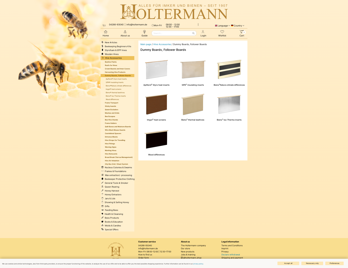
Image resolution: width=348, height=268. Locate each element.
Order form (143, 257)
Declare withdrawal (230, 254)
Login (203, 35)
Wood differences (156, 154)
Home (106, 35)
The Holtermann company (193, 245)
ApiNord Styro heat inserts (156, 85)
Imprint (224, 248)
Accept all (288, 263)
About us (125, 35)
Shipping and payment (232, 257)
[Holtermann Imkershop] (174, 11)
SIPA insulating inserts (193, 85)
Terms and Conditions (232, 245)
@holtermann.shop (192, 257)
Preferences (334, 263)
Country (238, 25)
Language (223, 25)
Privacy (225, 251)
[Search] (193, 33)
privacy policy (198, 264)
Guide (144, 35)
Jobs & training (188, 254)
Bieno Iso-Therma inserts (229, 120)
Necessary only (312, 263)
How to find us (145, 254)
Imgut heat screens (156, 120)
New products (187, 251)
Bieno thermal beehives (192, 120)
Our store (185, 248)
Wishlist (222, 35)
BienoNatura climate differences (229, 85)
